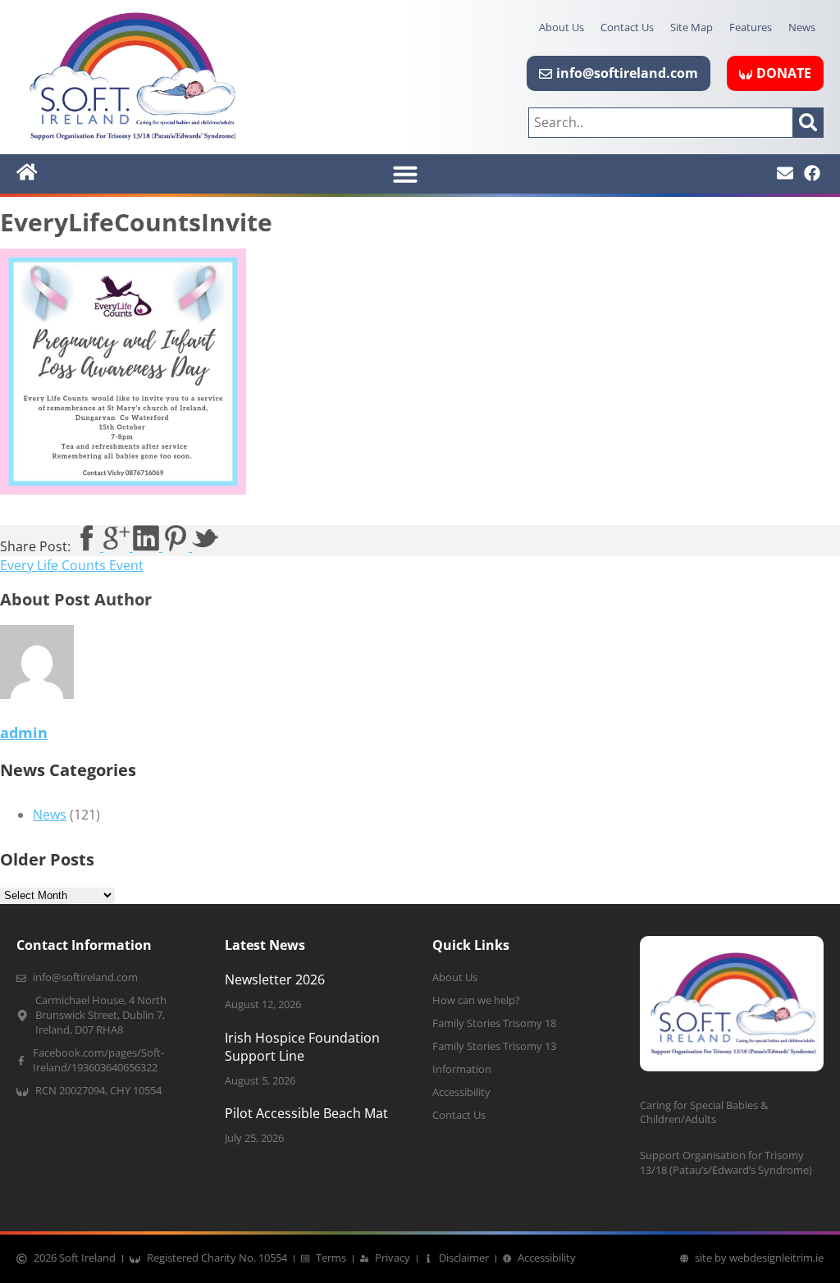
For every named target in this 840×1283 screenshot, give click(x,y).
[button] (405, 174)
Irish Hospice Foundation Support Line (302, 1047)
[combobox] (660, 122)
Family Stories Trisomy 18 (494, 1023)
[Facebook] (812, 173)
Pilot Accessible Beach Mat (306, 1113)
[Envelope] (785, 173)
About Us (561, 27)
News (801, 27)
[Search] (808, 122)
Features (750, 27)
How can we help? (476, 1000)
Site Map (691, 27)
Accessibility (461, 1092)
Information (461, 1069)
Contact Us (627, 27)
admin (24, 732)
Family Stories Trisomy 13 (494, 1046)
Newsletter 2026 (275, 979)
